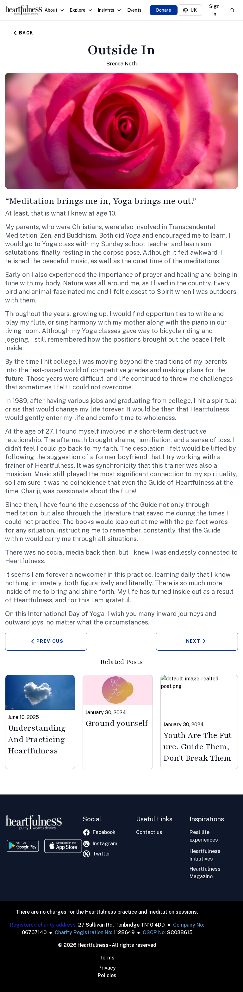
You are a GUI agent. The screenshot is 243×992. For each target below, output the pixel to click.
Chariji (30, 491)
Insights (106, 10)
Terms (107, 958)
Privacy (107, 968)
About (51, 10)
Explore (77, 10)
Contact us (149, 832)
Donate (163, 10)
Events (134, 10)
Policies (107, 975)
